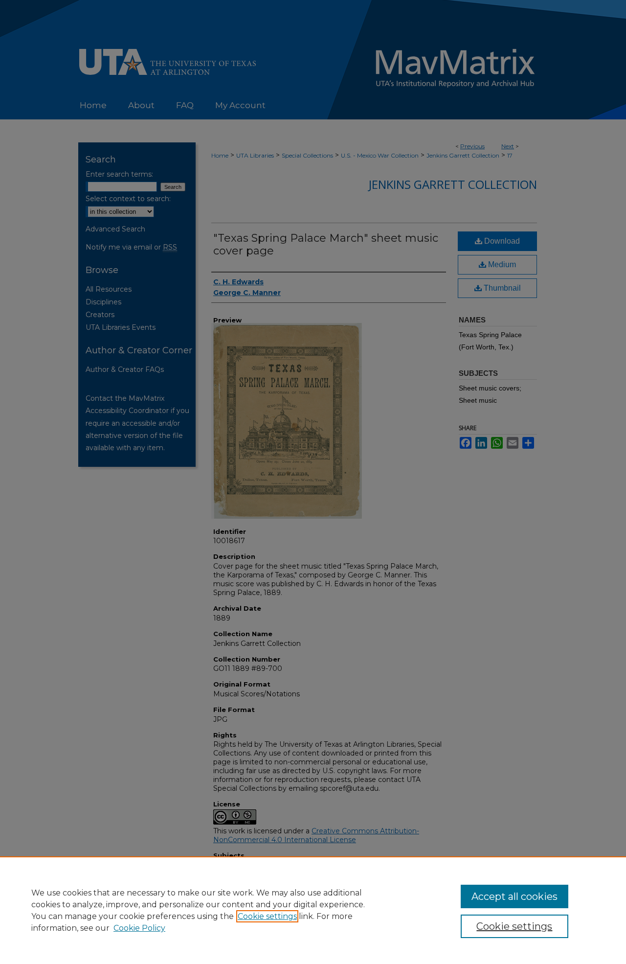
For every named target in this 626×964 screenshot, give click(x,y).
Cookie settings (267, 916)
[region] (313, 910)
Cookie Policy (139, 928)
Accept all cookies (514, 896)
